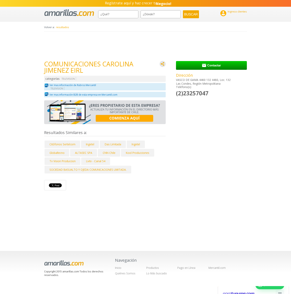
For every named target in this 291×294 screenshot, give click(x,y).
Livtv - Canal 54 (95, 161)
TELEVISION (68, 78)
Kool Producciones (137, 153)
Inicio (118, 268)
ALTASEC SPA (83, 153)
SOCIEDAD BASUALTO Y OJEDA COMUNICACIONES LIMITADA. (87, 169)
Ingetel (90, 144)
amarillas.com (69, 13)
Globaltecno (57, 153)
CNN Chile (109, 153)
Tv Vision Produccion (62, 161)
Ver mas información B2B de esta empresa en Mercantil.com (83, 94)
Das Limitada (113, 144)
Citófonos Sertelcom (62, 144)
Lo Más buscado (156, 273)
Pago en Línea (186, 268)
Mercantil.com (217, 268)
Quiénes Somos (125, 273)
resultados (62, 27)
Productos (152, 268)
